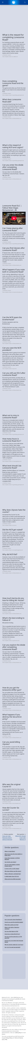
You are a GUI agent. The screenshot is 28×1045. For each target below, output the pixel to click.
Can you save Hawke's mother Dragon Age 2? (12, 865)
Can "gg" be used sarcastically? (12, 947)
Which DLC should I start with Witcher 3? (20, 837)
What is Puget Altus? (10, 851)
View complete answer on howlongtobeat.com (11, 461)
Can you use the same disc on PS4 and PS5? (13, 937)
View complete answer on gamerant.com (10, 640)
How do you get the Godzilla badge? (14, 922)
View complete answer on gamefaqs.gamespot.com (13, 95)
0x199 (17, 999)
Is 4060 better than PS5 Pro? (12, 876)
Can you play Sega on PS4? (11, 931)
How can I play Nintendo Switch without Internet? (7, 837)
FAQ (6, 1039)
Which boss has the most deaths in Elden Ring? (13, 854)
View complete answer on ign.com (9, 368)
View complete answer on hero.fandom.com (11, 803)
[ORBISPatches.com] (13, 2)
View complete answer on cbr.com (9, 525)
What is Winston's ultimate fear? (13, 873)
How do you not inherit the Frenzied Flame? (14, 941)
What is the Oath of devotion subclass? (12, 928)
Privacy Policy (9, 1038)
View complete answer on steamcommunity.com (12, 292)
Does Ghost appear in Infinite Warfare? (12, 858)
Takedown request (7, 55)
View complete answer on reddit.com (10, 56)
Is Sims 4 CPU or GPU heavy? (12, 868)
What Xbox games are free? (11, 924)
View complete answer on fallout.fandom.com (11, 118)
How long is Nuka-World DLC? (12, 934)
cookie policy (18, 1032)
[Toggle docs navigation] (2, 2)
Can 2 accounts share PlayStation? (13, 919)
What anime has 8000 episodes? (13, 879)
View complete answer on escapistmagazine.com (12, 550)
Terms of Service (19, 1038)
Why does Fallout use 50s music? (13, 871)
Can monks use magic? (10, 862)
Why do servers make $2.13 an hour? (14, 944)
